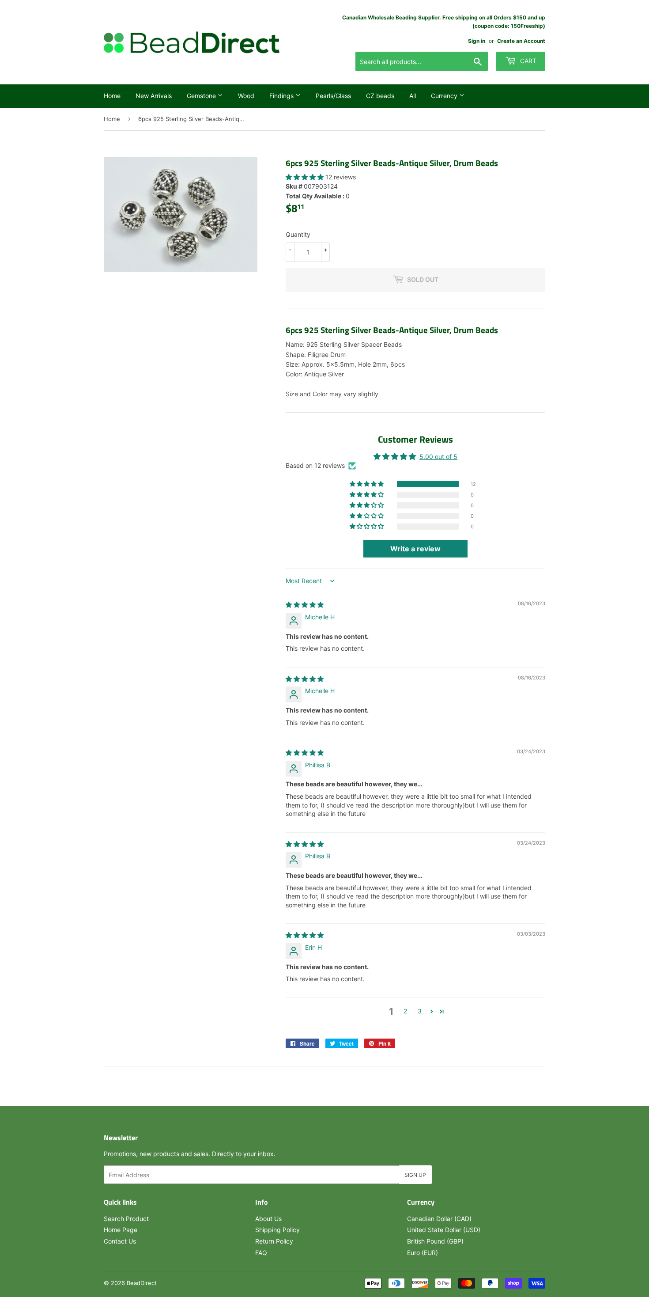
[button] (305, 177)
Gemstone (202, 95)
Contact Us (120, 1241)
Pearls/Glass (333, 95)
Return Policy (274, 1241)
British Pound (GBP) (435, 1241)
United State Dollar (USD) (443, 1229)
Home (112, 95)
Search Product (126, 1218)
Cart (527, 60)
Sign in (476, 41)
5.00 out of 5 (438, 456)
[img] (305, 604)
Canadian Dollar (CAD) (439, 1218)
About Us (268, 1218)
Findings (282, 95)
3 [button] (420, 1011)
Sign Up (415, 1175)
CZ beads (380, 95)
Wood (246, 95)
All (412, 95)
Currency (445, 95)
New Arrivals (154, 95)
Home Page (120, 1229)
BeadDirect (142, 1282)
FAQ (261, 1252)
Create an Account (521, 41)
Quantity (298, 234)
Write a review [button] (415, 548)
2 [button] (405, 1011)
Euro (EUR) (422, 1252)
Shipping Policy (277, 1229)
